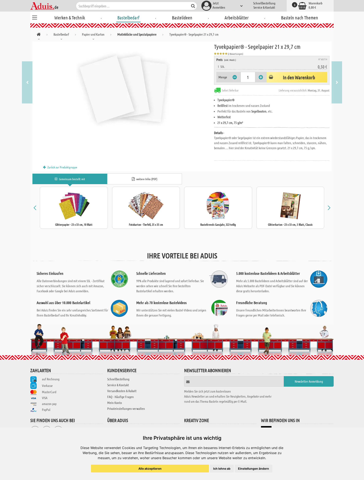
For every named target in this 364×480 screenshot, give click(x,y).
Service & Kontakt (264, 7)
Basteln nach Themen (299, 17)
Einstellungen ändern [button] (253, 468)
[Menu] (34, 17)
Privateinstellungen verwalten (126, 408)
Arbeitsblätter (237, 17)
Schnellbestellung (264, 3)
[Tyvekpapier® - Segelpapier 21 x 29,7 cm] (123, 89)
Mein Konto (114, 403)
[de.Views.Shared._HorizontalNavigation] (38, 35)
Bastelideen (182, 17)
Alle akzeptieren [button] (150, 468)
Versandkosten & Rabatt (121, 391)
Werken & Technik (69, 17)
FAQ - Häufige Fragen (120, 397)
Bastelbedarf (128, 17)
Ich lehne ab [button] (221, 468)
